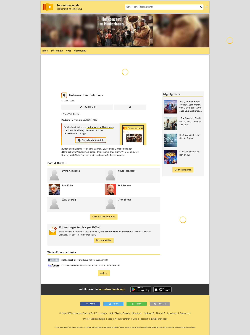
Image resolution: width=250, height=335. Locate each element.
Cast (68, 51)
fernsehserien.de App (111, 289)
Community (80, 51)
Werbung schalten (122, 319)
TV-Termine (57, 51)
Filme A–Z (160, 313)
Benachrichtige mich (92, 140)
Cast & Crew (55, 163)
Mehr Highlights (183, 170)
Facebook (144, 319)
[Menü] (206, 7)
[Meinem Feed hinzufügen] (64, 95)
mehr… (104, 273)
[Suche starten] (201, 7)
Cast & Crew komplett (103, 216)
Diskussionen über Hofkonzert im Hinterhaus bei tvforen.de (90, 265)
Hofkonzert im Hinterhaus (69, 9)
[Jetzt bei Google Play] (140, 289)
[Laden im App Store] (162, 289)
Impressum (172, 313)
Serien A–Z (149, 313)
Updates (103, 313)
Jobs (110, 319)
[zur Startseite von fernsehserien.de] (48, 7)
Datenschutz (185, 313)
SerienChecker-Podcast (119, 313)
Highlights (170, 94)
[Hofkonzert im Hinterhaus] (133, 134)
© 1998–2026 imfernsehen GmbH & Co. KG (78, 313)
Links (135, 319)
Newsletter (137, 313)
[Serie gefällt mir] (87, 107)
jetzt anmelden (103, 240)
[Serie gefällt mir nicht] (130, 107)
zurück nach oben (159, 319)
